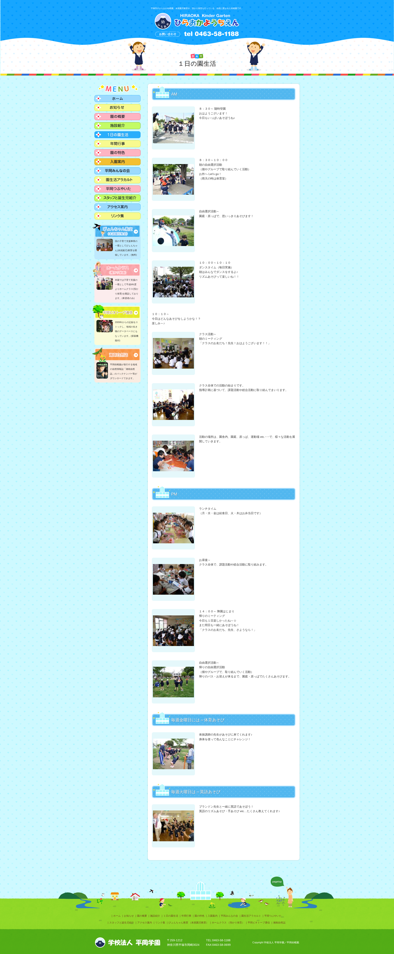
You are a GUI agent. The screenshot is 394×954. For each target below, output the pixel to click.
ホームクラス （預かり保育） (228, 922)
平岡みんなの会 (229, 915)
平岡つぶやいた (273, 915)
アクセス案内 (144, 922)
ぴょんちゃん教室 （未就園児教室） (188, 922)
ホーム (117, 915)
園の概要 (142, 915)
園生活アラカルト (251, 915)
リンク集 (160, 922)
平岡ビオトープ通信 (259, 922)
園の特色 (199, 915)
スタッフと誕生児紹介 (121, 922)
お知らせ (129, 915)
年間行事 (186, 915)
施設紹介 (155, 915)
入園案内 (213, 915)
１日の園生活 (170, 915)
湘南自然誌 (279, 922)
